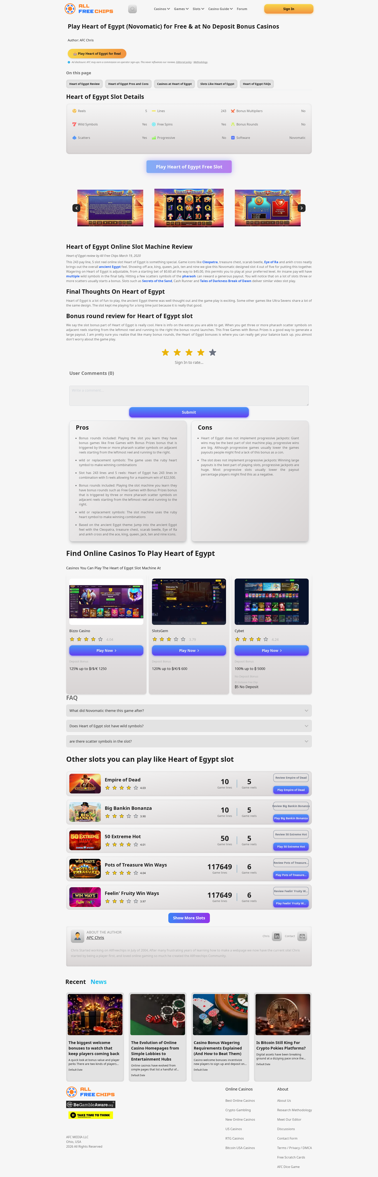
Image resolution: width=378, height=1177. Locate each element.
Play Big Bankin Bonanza (291, 818)
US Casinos (233, 1129)
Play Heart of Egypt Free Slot (189, 166)
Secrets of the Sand (157, 281)
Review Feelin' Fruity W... (291, 891)
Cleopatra (210, 262)
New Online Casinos (240, 1119)
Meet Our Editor (289, 1119)
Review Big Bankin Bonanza (291, 806)
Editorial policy (184, 62)
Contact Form (287, 1138)
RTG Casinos (234, 1138)
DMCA (307, 1148)
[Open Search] (132, 9)
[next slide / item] (302, 208)
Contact (290, 936)
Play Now (105, 650)
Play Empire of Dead (291, 790)
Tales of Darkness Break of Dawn (225, 281)
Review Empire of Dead (291, 777)
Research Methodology (294, 1110)
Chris (266, 936)
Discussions (286, 1129)
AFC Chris (87, 40)
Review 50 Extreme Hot (291, 834)
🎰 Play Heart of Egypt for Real (97, 53)
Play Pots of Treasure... (291, 875)
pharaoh (189, 276)
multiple (73, 276)
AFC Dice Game (288, 1167)
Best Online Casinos (240, 1100)
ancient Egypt (110, 267)
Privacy (294, 1148)
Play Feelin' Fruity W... (291, 903)
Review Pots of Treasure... (291, 863)
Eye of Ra (271, 262)
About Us (284, 1100)
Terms (281, 1148)
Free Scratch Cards (291, 1157)
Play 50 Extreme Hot (291, 846)
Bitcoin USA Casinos (240, 1148)
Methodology (201, 62)
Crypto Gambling (238, 1110)
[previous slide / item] (76, 208)
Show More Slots (189, 918)
